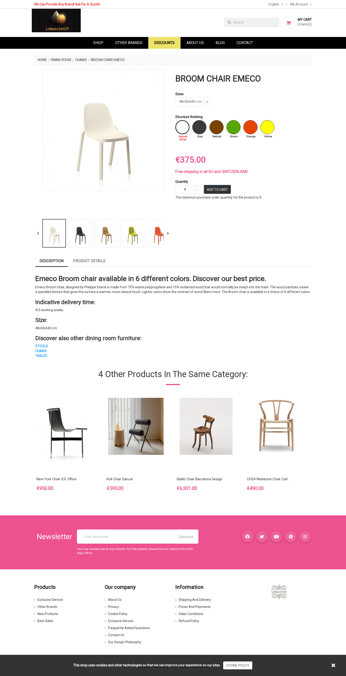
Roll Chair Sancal (120, 479)
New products (47, 614)
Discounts (164, 43)
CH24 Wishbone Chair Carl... (268, 479)
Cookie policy (118, 614)
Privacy (113, 607)
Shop (98, 43)
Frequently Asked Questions (129, 628)
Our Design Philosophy (124, 642)
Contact (245, 43)
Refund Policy (189, 621)
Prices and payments (195, 607)
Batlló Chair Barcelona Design (199, 479)
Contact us (116, 635)
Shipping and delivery (195, 600)
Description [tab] (52, 261)
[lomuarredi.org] (279, 591)
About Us (195, 43)
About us (115, 600)
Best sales (45, 621)
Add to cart (217, 189)
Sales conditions (191, 614)
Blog (220, 43)
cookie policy (237, 665)
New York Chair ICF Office (56, 479)
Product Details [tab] (89, 261)
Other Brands (128, 43)
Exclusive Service (50, 600)
